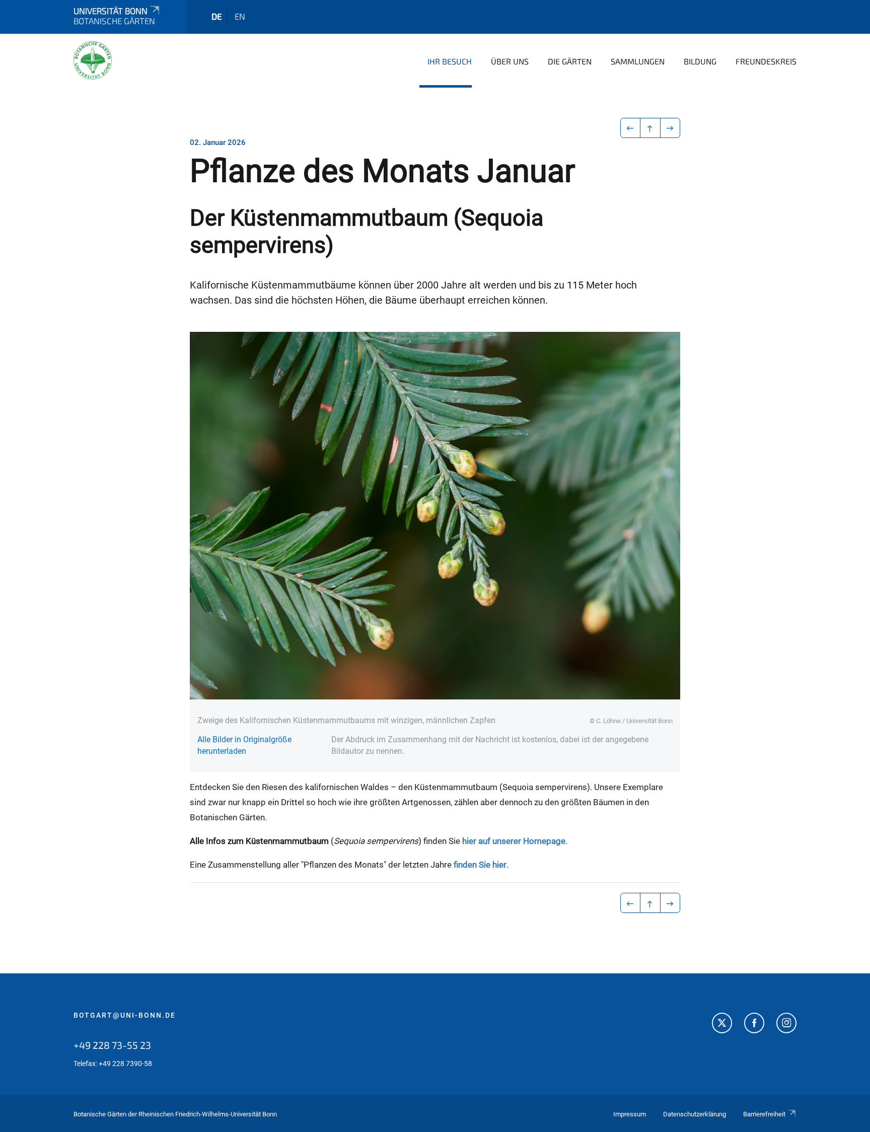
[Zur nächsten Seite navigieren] (670, 128)
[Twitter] (722, 1024)
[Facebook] (754, 1024)
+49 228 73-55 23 (112, 1045)
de (216, 16)
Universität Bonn (111, 11)
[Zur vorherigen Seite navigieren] (630, 128)
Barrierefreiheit (764, 1114)
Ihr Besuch (449, 61)
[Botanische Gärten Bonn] (93, 60)
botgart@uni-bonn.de (125, 1015)
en (240, 16)
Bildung (700, 61)
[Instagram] (786, 1024)
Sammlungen (638, 61)
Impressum (629, 1114)
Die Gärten (570, 61)
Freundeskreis (766, 61)
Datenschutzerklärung (694, 1114)
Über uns (510, 61)
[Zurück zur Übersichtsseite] (650, 128)
